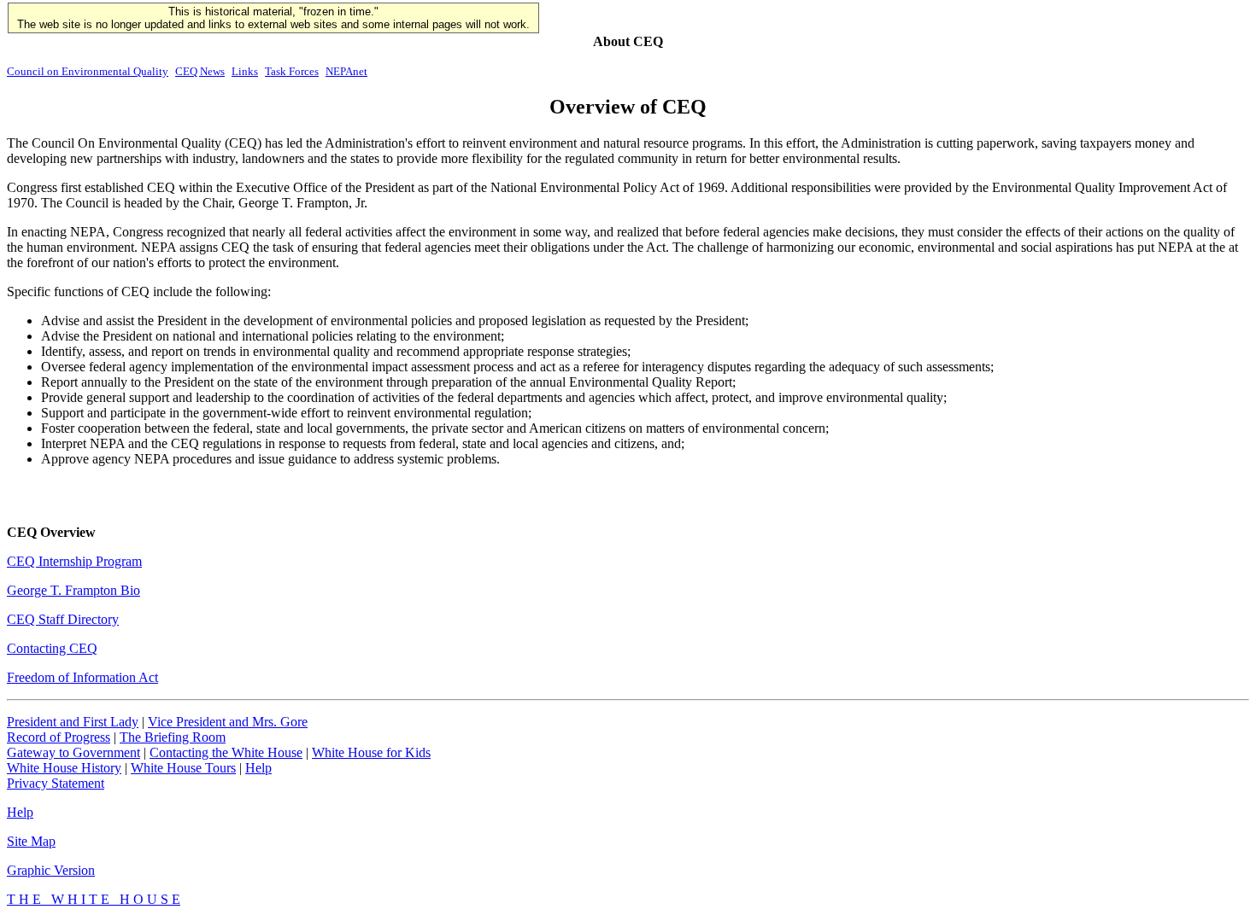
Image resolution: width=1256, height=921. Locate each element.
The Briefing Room (173, 737)
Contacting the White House (226, 752)
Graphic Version (51, 870)
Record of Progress (58, 737)
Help (258, 768)
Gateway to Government (73, 752)
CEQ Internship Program (74, 561)
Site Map (31, 841)
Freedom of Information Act (82, 677)
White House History (64, 768)
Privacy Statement (55, 783)
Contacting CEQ (52, 648)
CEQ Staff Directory (63, 619)
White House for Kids (371, 752)
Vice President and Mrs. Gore (228, 721)
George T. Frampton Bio (73, 590)
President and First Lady (72, 721)
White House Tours (183, 768)
